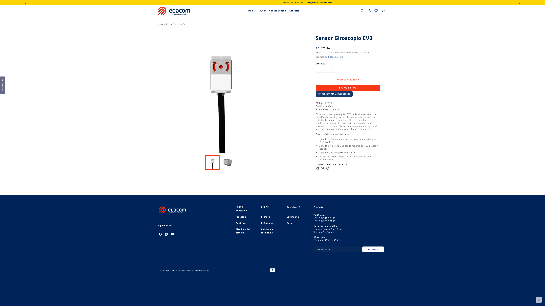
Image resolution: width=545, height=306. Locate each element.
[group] (272, 2)
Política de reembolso (267, 231)
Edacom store (335, 57)
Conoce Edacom (278, 10)
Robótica (241, 223)
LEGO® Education (241, 208)
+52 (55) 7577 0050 (324, 221)
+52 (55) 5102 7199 (324, 218)
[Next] (519, 2)
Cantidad (320, 64)
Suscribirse (373, 249)
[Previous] (25, 2)
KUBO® (265, 207)
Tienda (249, 10)
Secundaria (293, 216)
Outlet (262, 10)
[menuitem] (251, 10)
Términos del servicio (243, 231)
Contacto (294, 10)
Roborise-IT (293, 207)
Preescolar (242, 216)
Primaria (266, 216)
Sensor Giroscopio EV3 (176, 24)
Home (161, 24)
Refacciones (268, 223)
